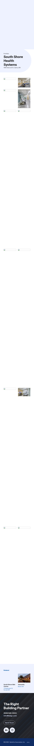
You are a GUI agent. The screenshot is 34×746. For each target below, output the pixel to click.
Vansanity (21, 684)
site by (28, 742)
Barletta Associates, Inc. (17, 742)
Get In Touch (9, 723)
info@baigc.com (10, 716)
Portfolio (6, 53)
